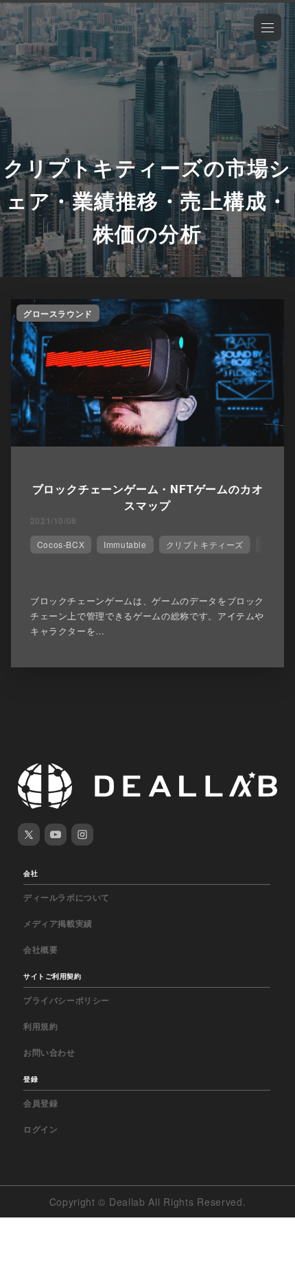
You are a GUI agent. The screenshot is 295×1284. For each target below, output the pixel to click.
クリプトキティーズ (205, 544)
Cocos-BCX (60, 544)
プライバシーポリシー (66, 1000)
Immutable (125, 544)
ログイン (40, 1129)
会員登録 (40, 1103)
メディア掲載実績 (58, 923)
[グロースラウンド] (147, 442)
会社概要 (40, 949)
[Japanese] (48, 42)
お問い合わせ (49, 1052)
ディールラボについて (66, 897)
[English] (25, 42)
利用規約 (40, 1026)
